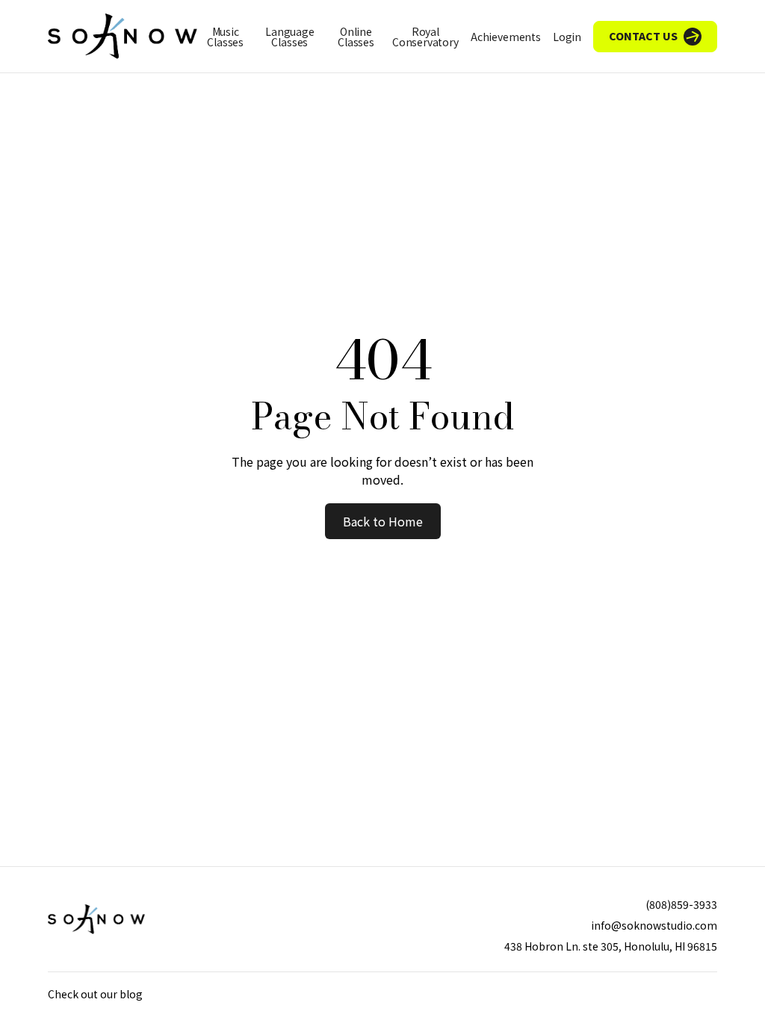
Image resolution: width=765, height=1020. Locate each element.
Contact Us (643, 35)
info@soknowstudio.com (654, 925)
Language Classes (290, 36)
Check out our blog (95, 993)
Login (567, 36)
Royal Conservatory (425, 36)
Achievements (506, 36)
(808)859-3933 (681, 904)
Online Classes (356, 36)
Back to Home (383, 521)
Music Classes (225, 36)
